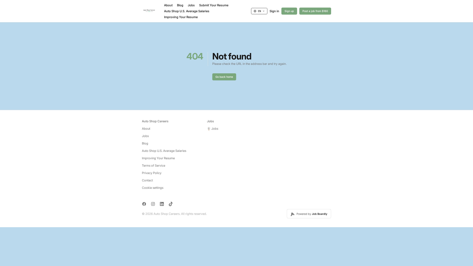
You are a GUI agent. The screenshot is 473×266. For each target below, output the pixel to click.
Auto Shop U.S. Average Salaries (186, 11)
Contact (147, 180)
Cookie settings (152, 188)
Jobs (191, 5)
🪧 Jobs (212, 128)
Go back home (224, 76)
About (168, 5)
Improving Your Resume (181, 17)
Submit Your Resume (213, 5)
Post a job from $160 (315, 11)
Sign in (274, 11)
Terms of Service (153, 165)
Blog (180, 5)
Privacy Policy (151, 173)
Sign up (289, 11)
